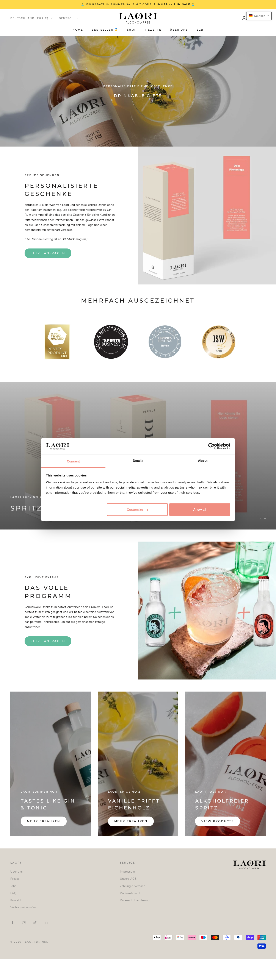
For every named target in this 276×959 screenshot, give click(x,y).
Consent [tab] (73, 461)
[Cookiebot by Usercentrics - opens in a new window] (211, 446)
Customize (135, 509)
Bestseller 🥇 (105, 29)
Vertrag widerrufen (23, 907)
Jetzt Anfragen (48, 253)
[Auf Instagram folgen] (24, 922)
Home (77, 29)
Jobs (13, 886)
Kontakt (15, 900)
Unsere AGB (128, 879)
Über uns (179, 29)
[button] (258, 16)
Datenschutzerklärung (134, 900)
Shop (132, 29)
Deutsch (66, 18)
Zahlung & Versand (132, 886)
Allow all (199, 509)
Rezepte (153, 29)
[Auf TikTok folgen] (35, 922)
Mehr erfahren (43, 821)
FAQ (13, 893)
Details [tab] (138, 460)
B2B (199, 29)
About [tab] (202, 460)
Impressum (127, 872)
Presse (14, 879)
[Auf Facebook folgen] (12, 922)
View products (217, 821)
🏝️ (182, 4)
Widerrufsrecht (130, 893)
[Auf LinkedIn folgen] (46, 922)
